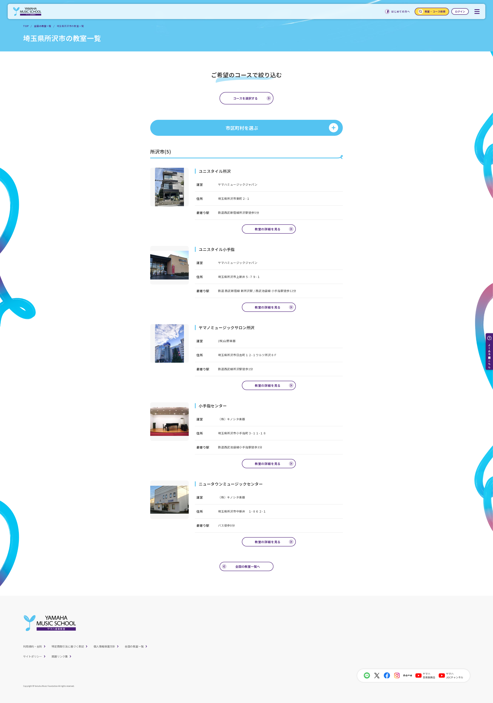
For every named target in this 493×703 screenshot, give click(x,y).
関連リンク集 (60, 656)
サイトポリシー (32, 656)
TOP (26, 26)
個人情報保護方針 (104, 646)
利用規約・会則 (32, 646)
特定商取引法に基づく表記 (68, 646)
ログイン (460, 11)
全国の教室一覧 (42, 26)
